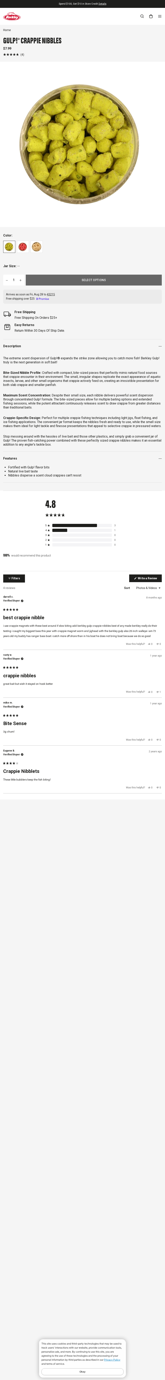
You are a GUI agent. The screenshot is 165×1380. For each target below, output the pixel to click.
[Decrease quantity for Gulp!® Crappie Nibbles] (7, 280)
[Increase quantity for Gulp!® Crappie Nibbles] (21, 280)
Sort (127, 588)
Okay (82, 1371)
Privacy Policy (112, 1359)
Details (102, 3)
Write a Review (149, 579)
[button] (13, 54)
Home (7, 30)
